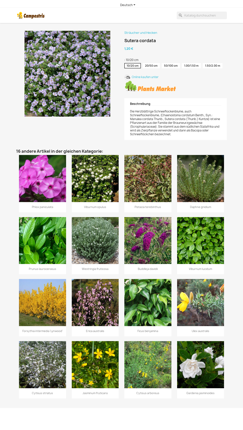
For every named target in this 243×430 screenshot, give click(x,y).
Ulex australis (200, 331)
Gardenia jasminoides (200, 393)
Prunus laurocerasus (42, 269)
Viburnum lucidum (200, 269)
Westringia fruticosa (95, 269)
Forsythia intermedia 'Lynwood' (42, 331)
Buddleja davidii (148, 269)
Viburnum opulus (95, 207)
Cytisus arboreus (147, 393)
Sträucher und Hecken (140, 33)
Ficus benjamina (147, 331)
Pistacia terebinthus (148, 207)
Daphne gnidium (200, 207)
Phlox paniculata (42, 207)
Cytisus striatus (42, 393)
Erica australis (95, 331)
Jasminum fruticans (95, 393)
